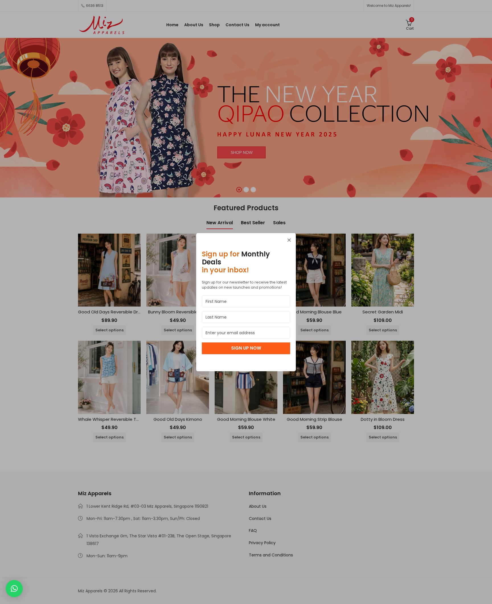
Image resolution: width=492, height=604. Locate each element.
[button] (14, 588)
